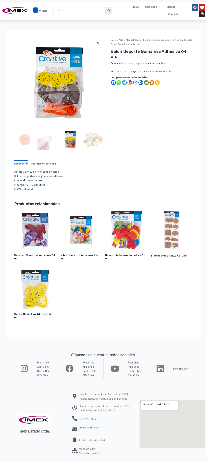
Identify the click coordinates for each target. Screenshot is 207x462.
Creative (146, 71)
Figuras (147, 40)
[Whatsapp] (118, 82)
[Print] (151, 82)
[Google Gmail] (135, 82)
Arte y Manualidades (130, 40)
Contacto (173, 14)
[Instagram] (129, 82)
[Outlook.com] (140, 82)
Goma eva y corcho (164, 40)
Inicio (135, 6)
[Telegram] (124, 82)
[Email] (146, 82)
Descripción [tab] (21, 163)
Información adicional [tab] (44, 163)
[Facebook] (113, 82)
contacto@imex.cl (89, 427)
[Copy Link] (157, 82)
